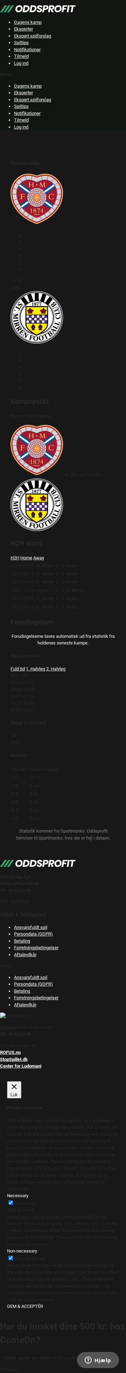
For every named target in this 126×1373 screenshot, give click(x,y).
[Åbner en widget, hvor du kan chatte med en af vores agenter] (98, 1360)
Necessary (25, 1203)
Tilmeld (21, 56)
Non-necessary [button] (22, 1251)
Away (38, 557)
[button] (63, 74)
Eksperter (23, 29)
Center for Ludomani (20, 1066)
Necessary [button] (17, 1195)
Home (26, 557)
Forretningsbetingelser (36, 947)
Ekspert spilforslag (32, 36)
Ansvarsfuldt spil (30, 927)
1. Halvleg (35, 668)
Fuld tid (17, 668)
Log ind (21, 63)
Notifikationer (27, 49)
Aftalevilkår (25, 954)
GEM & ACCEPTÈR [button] (25, 1306)
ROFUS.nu (10, 1052)
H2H (14, 557)
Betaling (22, 941)
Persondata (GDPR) (33, 934)
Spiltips (21, 42)
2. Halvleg (55, 668)
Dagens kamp (28, 22)
